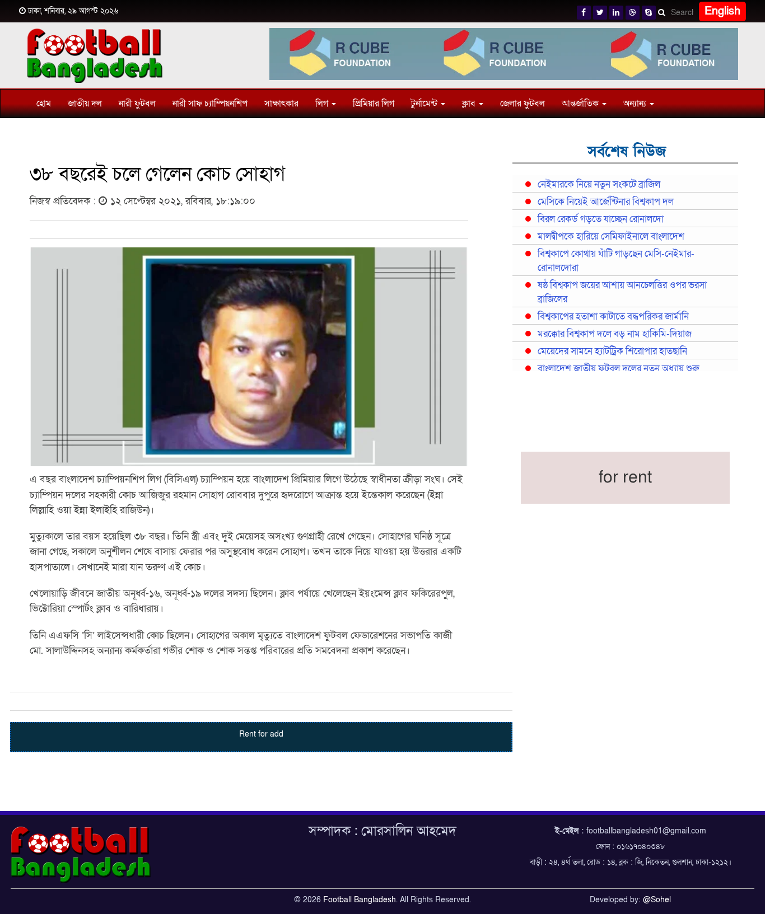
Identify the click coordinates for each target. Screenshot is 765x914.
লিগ (322, 103)
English (722, 11)
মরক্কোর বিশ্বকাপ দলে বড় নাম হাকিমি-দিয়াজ (615, 334)
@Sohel (657, 899)
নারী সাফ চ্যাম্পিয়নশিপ (210, 103)
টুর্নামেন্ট (425, 103)
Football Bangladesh (359, 899)
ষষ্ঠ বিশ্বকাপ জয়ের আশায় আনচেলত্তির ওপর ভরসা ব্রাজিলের (622, 292)
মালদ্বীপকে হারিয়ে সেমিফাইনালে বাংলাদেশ (611, 237)
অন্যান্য (636, 103)
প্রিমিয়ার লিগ (373, 103)
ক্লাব (470, 103)
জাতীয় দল (85, 103)
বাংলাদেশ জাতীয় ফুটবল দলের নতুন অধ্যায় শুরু (618, 369)
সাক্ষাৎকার (281, 103)
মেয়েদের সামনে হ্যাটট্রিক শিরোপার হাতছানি (612, 351)
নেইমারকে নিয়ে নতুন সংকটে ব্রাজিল (599, 185)
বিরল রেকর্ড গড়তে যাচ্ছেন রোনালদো (601, 219)
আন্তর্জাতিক (581, 103)
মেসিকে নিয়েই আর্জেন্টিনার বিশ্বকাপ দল (606, 202)
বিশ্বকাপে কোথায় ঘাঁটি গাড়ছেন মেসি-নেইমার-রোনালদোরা (616, 261)
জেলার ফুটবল (522, 103)
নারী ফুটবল (137, 103)
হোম (43, 103)
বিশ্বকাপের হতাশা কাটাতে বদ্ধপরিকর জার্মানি (613, 317)
